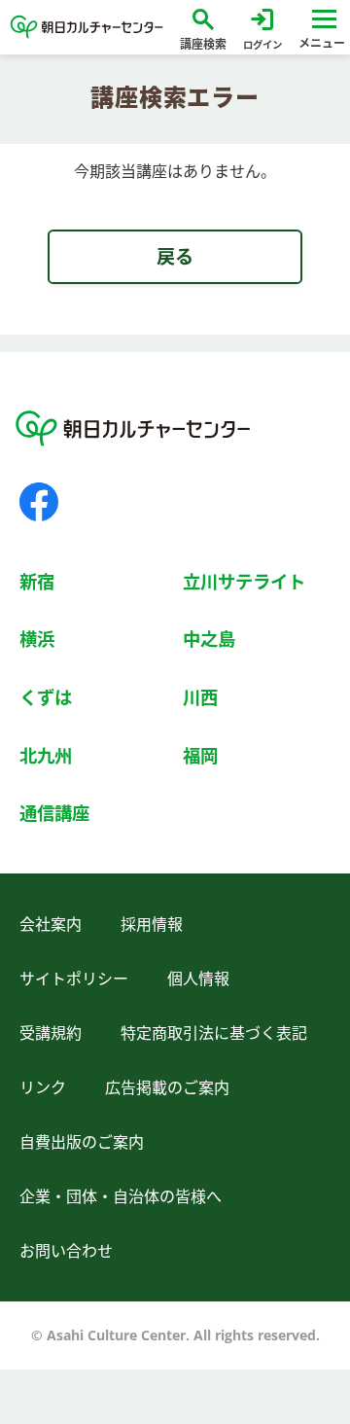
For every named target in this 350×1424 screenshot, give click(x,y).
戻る (175, 256)
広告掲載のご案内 (167, 1087)
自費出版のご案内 (81, 1142)
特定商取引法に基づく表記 (214, 1033)
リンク (42, 1087)
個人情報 (198, 978)
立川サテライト (244, 581)
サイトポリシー (73, 978)
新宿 (36, 581)
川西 (200, 697)
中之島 (209, 638)
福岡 (200, 755)
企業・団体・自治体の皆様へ (120, 1196)
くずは (45, 697)
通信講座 (54, 813)
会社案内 (50, 924)
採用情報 (152, 924)
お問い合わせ (66, 1251)
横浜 (36, 638)
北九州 (45, 755)
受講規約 (50, 1033)
